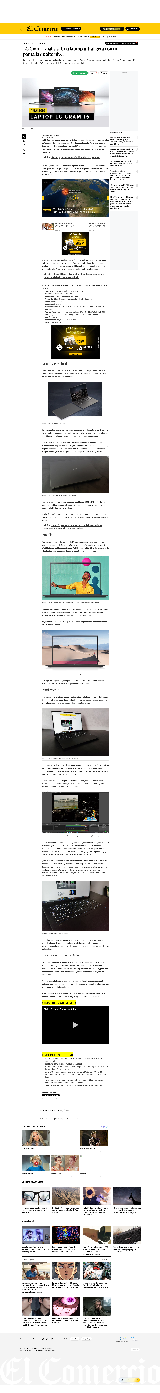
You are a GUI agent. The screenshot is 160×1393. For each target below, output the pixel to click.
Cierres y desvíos (116, 37)
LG (52, 1110)
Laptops (59, 1110)
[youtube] (42, 1337)
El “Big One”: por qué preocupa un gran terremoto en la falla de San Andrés (65, 1208)
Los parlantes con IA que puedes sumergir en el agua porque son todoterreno (126, 1247)
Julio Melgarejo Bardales (51, 135)
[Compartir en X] (24, 149)
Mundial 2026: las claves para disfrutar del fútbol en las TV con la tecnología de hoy (35, 1247)
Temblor (86, 37)
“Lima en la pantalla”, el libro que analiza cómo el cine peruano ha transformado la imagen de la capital (122, 188)
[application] (75, 1025)
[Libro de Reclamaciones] (135, 1337)
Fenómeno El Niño (59, 37)
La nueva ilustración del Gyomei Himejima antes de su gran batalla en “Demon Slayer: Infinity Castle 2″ (65, 1284)
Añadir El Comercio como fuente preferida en (121, 43)
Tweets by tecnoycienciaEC (50, 1099)
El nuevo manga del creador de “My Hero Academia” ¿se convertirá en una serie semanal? (96, 1283)
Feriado (79, 37)
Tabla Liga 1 (106, 37)
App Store (75, 1337)
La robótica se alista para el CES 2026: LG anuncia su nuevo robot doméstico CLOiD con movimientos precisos (96, 1248)
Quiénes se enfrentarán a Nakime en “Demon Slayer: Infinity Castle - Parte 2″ (65, 1319)
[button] (75, 1025)
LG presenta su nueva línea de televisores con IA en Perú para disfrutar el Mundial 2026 (64, 1247)
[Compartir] (24, 136)
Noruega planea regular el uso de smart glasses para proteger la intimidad (35, 1208)
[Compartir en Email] (24, 154)
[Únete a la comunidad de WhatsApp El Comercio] (79, 73)
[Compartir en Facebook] (24, 145)
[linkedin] (47, 1337)
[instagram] (38, 1337)
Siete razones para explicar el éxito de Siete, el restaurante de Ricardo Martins (121, 163)
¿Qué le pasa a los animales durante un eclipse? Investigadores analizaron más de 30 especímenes (127, 1208)
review (67, 1110)
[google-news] (52, 1337)
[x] (33, 1337)
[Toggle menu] (22, 29)
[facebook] (29, 1337)
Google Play (86, 1337)
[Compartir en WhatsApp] (24, 141)
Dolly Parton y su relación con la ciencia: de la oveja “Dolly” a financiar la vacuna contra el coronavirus (95, 1209)
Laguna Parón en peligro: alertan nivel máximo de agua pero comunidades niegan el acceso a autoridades (121, 140)
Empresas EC (95, 37)
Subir (134, 1348)
